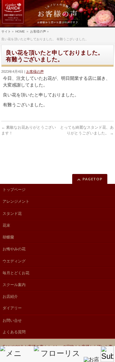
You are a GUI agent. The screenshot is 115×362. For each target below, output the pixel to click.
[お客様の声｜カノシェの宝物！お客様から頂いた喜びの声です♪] (57, 13)
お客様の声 (35, 71)
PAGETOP (92, 179)
